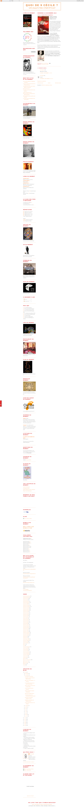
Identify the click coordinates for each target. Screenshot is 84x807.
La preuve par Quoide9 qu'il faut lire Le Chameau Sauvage (29, 84)
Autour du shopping (26, 640)
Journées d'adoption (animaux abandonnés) (29, 691)
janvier (26, 715)
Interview (24, 658)
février (26, 714)
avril (26, 711)
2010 (25, 720)
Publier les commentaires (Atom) (47, 85)
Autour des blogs (25, 622)
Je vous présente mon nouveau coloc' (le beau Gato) (29, 683)
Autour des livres (44, 64)
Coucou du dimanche (26, 646)
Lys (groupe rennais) (26, 488)
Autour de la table (26, 614)
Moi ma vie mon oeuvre (27, 659)
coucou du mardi (25, 650)
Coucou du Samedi (26, 653)
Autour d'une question (26, 596)
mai (26, 710)
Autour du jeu (25, 636)
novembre (27, 674)
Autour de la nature (26, 607)
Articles (26, 299)
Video (24, 664)
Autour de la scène (26, 612)
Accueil (49, 82)
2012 (25, 717)
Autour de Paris (25, 618)
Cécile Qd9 (41, 75)
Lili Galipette (42, 69)
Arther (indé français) (26, 486)
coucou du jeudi (25, 648)
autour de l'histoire (26, 601)
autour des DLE (25, 623)
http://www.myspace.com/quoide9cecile (29, 573)
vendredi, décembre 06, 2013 (46, 78)
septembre (27, 705)
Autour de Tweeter (26, 619)
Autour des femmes (26, 625)
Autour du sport (25, 641)
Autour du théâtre (26, 642)
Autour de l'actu (25, 598)
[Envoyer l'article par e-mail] (50, 63)
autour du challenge (26, 633)
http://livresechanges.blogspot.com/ (28, 582)
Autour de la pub (25, 611)
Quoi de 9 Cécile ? (42, 5)
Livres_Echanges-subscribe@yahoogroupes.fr (27, 590)
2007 (25, 725)
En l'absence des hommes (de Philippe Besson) (29, 701)
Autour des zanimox (26, 632)
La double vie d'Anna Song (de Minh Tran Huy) (30, 678)
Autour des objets (26, 629)
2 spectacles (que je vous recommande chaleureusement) (30, 695)
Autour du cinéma (26, 635)
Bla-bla (24, 644)
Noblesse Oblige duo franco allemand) (29, 489)
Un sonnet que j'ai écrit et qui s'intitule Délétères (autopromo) (29, 87)
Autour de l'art (25, 599)
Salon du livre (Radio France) (29, 693)
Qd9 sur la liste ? (25, 661)
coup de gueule (25, 657)
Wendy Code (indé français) (27, 490)
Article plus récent (40, 82)
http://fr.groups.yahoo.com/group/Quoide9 (42, 804)
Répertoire (24, 663)
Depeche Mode (28, 459)
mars (26, 713)
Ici (23, 307)
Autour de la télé (25, 615)
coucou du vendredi (26, 654)
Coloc (24, 645)
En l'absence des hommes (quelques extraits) (29, 698)
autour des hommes (26, 627)
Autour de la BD (25, 603)
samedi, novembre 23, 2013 (46, 72)
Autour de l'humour (26, 602)
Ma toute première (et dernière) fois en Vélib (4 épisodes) (29, 94)
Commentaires (27, 301)
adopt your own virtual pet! (30, 795)
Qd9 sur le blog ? (25, 662)
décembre (26, 673)
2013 (25, 672)
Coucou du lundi (25, 649)
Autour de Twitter (26, 620)
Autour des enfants (26, 624)
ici (28, 178)
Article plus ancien (58, 82)
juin (26, 708)
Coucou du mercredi (26, 651)
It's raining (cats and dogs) (29, 676)
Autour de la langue (26, 605)
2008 (25, 723)
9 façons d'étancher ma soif (27, 92)
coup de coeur (25, 655)
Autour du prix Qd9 (26, 638)
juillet (26, 707)
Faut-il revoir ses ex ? (26, 88)
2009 (25, 722)
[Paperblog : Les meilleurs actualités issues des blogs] (26, 512)
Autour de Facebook (26, 597)
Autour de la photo (26, 609)
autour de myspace (26, 616)
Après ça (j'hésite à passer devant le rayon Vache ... (30, 686)
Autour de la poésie (26, 610)
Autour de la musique (26, 606)
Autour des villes (25, 631)
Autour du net (25, 637)
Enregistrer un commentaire (41, 81)
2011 (25, 719)
